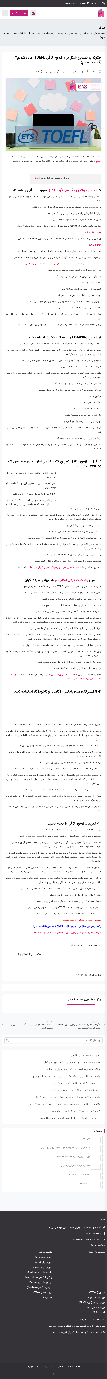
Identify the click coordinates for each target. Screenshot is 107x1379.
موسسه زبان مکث (96, 1252)
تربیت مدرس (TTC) (42, 1292)
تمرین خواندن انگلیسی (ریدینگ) (73, 190)
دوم (98, 161)
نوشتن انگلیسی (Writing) (40, 1282)
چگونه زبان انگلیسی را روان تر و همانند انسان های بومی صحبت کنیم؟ (68, 1097)
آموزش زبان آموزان (51, 72)
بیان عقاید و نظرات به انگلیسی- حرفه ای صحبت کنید (75, 1090)
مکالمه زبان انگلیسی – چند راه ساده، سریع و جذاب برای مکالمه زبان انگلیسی (65, 1104)
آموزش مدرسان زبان (43, 1257)
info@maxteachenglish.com (86, 1240)
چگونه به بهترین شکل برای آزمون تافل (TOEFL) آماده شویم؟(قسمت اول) (67, 926)
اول (7, 157)
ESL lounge (95, 245)
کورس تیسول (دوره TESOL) (92, 1302)
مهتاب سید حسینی (69, 72)
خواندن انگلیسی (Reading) (39, 1287)
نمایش (36, 178)
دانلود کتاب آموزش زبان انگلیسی (85, 1055)
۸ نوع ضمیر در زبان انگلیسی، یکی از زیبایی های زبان (76, 1111)
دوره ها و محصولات (96, 1297)
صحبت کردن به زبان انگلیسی (64, 674)
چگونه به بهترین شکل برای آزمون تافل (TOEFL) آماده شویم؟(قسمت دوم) (67, 932)
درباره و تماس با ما (96, 1307)
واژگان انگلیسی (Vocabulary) (38, 1277)
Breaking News (93, 232)
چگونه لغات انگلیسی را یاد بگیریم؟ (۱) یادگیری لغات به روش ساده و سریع (66, 1076)
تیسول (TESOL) (97, 1292)
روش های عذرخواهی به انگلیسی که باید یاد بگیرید (77, 1083)
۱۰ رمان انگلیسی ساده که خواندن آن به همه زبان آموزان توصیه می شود (53, 264)
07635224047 (96, 3)
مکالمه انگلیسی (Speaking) (39, 1272)
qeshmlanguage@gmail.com (75, 3)
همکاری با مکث (45, 1297)
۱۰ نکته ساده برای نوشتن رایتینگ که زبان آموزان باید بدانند (54, 567)
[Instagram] (53, 1374)
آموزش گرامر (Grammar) (41, 1267)
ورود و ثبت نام (19, 13)
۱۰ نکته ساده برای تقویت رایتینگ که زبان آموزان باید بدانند (73, 1069)
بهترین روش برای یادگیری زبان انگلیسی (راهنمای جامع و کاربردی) (70, 1118)
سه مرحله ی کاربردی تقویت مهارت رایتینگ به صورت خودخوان (71, 1062)
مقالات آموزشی (45, 1252)
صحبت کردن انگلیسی (71, 580)
